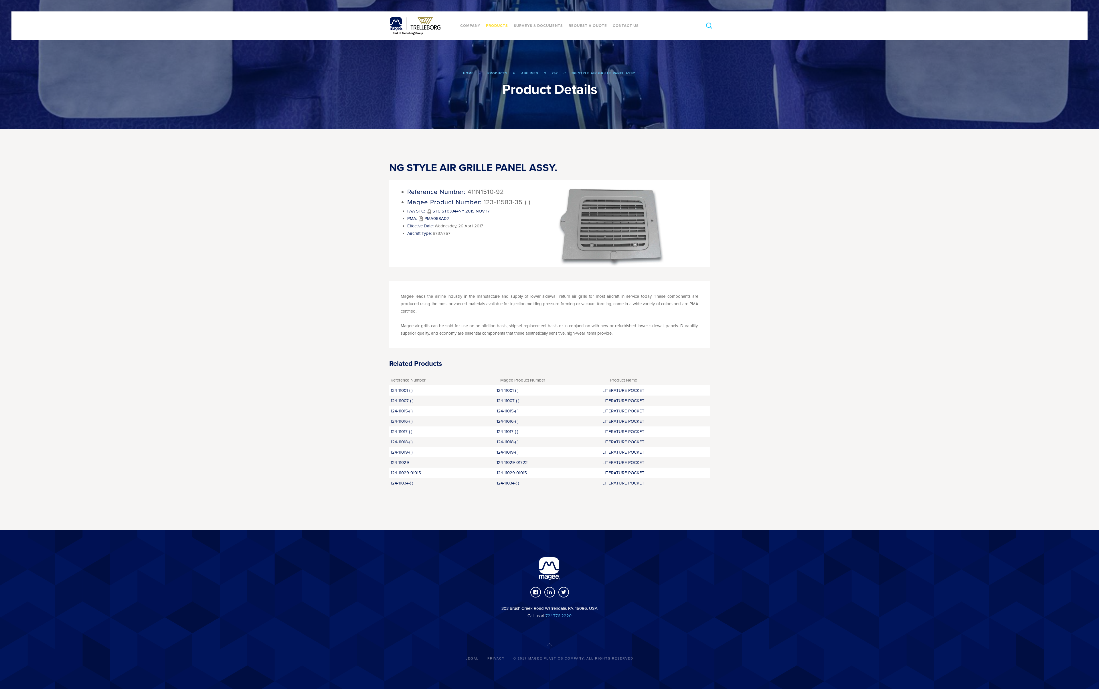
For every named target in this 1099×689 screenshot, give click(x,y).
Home (468, 73)
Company (470, 25)
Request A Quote (588, 25)
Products (497, 25)
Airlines (529, 73)
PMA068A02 (436, 218)
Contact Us (626, 25)
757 (555, 73)
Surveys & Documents (538, 25)
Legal (472, 658)
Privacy (496, 658)
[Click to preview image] (612, 223)
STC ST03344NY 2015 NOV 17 (460, 211)
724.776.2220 (558, 615)
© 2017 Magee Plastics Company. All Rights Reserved (573, 658)
